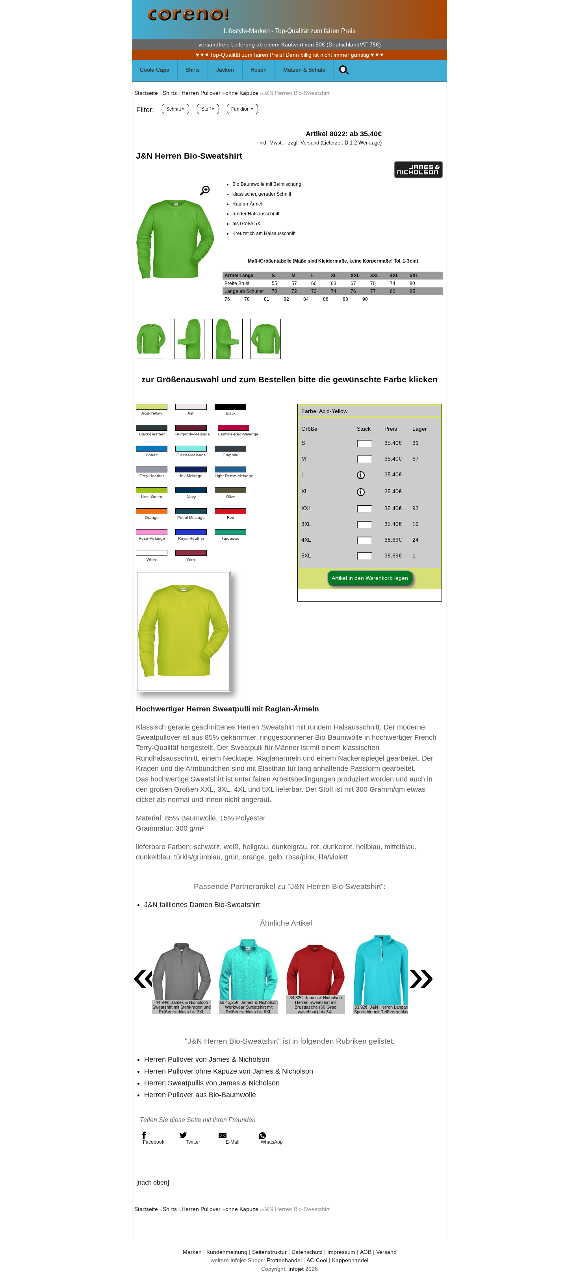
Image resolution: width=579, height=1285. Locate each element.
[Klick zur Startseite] (188, 19)
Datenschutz (307, 1252)
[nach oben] (152, 1182)
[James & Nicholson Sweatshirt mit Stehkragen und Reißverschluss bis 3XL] (181, 974)
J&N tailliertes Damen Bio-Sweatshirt (202, 905)
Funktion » (242, 109)
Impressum (341, 1252)
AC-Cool (316, 1260)
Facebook (153, 1142)
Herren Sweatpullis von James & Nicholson (212, 1083)
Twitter (193, 1142)
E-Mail (232, 1142)
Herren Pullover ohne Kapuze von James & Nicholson (228, 1071)
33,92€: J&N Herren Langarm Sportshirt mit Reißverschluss (382, 1009)
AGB (365, 1252)
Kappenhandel (350, 1260)
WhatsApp (272, 1142)
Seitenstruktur (269, 1252)
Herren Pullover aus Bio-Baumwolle (200, 1095)
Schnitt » (175, 109)
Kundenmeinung (226, 1252)
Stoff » (208, 109)
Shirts (170, 93)
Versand (310, 143)
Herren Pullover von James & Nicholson (206, 1059)
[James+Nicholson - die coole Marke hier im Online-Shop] (418, 177)
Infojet (296, 1269)
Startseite (146, 93)
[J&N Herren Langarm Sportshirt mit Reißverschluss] (382, 974)
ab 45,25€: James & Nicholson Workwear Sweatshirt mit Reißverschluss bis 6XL (248, 1007)
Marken (192, 1252)
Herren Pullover (201, 93)
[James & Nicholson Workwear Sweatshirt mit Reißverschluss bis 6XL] (248, 974)
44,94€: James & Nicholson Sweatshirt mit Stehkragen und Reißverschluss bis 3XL (181, 1007)
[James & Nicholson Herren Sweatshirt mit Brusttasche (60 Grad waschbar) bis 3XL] (315, 974)
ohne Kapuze (241, 93)
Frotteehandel (284, 1260)
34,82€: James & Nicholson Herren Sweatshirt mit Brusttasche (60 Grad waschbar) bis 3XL (316, 1004)
